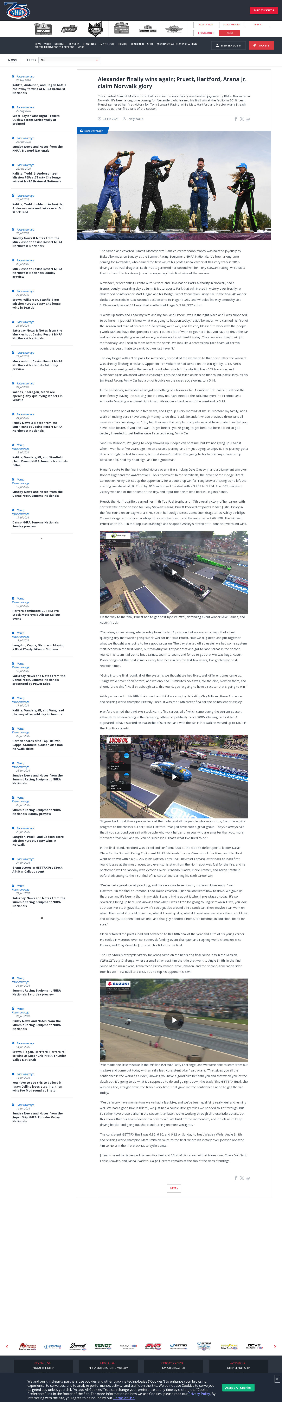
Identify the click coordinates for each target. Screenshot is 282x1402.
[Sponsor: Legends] (254, 1346)
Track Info (137, 43)
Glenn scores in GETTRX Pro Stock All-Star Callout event (37, 869)
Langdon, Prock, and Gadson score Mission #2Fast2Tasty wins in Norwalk (38, 841)
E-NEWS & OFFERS (205, 33)
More (81, 47)
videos (230, 33)
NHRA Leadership (238, 1368)
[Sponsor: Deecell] (52, 1346)
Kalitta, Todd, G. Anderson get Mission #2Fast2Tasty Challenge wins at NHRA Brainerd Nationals (36, 177)
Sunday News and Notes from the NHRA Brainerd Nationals (37, 148)
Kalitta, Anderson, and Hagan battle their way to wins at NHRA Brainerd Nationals (39, 89)
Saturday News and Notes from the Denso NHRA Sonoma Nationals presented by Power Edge (38, 680)
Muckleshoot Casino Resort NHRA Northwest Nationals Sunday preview (37, 273)
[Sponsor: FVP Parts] (128, 1346)
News (38, 43)
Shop (150, 43)
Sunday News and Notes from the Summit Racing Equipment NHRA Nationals (37, 779)
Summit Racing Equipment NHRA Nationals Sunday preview (36, 812)
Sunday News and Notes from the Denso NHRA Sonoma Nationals (37, 494)
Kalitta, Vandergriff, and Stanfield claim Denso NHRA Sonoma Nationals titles (40, 461)
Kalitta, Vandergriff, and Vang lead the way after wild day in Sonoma (38, 712)
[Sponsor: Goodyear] (204, 1346)
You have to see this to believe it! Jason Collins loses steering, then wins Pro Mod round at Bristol (37, 1086)
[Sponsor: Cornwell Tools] (27, 1346)
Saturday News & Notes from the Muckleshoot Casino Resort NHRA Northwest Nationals (37, 334)
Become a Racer (206, 25)
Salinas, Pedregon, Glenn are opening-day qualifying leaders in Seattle (37, 396)
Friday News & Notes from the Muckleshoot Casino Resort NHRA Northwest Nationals (37, 427)
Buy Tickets (264, 10)
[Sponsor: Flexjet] (103, 1346)
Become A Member (231, 25)
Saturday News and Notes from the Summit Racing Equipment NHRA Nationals (38, 902)
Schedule (60, 43)
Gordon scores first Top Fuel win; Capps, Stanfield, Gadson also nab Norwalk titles (37, 745)
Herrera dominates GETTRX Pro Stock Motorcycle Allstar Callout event (36, 615)
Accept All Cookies (238, 1388)
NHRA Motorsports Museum (108, 1368)
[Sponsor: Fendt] (78, 1346)
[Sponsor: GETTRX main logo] (153, 1346)
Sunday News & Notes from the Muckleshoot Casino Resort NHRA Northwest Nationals (37, 242)
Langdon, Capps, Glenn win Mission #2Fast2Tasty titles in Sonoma (38, 647)
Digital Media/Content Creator (54, 47)
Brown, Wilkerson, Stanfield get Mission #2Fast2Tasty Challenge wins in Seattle (36, 303)
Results (74, 43)
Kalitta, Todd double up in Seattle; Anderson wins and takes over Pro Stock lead (37, 208)
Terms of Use (124, 1398)
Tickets (263, 45)
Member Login (231, 45)
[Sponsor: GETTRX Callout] (178, 1346)
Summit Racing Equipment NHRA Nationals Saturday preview (36, 992)
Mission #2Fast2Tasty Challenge (177, 43)
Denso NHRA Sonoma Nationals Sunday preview (35, 524)
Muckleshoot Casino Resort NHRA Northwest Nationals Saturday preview (37, 365)
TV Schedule (107, 43)
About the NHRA (43, 1368)
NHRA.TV (257, 25)
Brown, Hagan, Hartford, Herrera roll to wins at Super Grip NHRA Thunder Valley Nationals (39, 1056)
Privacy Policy (199, 1393)
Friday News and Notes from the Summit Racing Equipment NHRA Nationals (36, 1025)
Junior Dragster (173, 1368)
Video (47, 43)
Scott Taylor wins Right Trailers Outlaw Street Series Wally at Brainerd (36, 120)
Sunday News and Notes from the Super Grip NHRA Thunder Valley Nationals (37, 1117)
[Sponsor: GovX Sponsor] (229, 1346)
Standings (89, 43)
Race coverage (25, 76)
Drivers (122, 43)
